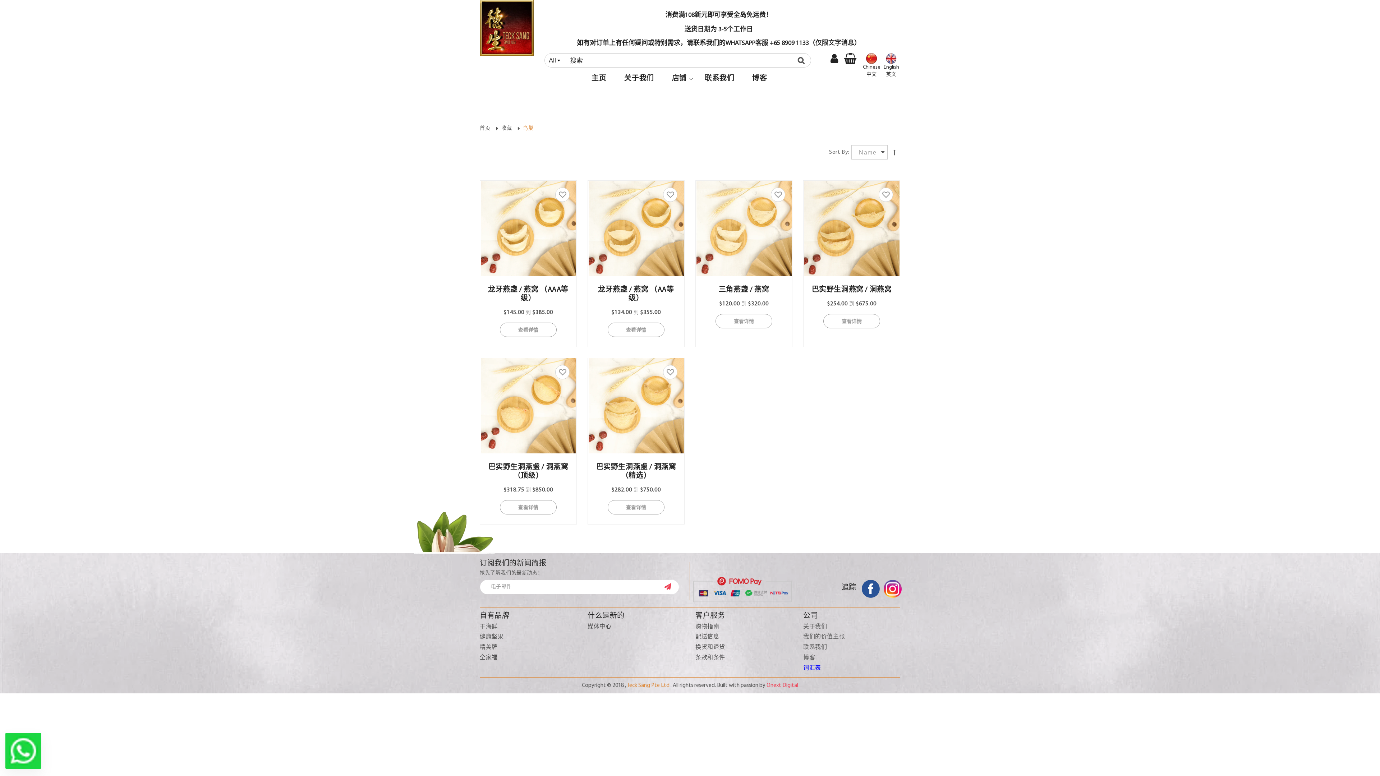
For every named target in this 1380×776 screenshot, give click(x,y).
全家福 (489, 658)
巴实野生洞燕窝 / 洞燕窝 (852, 290)
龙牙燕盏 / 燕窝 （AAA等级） (528, 294)
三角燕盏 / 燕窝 (744, 290)
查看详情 (528, 329)
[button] (679, 79)
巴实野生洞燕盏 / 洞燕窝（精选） (636, 472)
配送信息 (707, 637)
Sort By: (839, 152)
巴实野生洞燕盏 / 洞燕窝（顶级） (528, 472)
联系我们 (815, 647)
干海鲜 (489, 627)
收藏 (506, 128)
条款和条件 (710, 658)
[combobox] (677, 60)
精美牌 (489, 647)
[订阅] (671, 586)
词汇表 (812, 668)
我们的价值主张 (824, 637)
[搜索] (803, 60)
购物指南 (707, 627)
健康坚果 (491, 637)
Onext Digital (782, 685)
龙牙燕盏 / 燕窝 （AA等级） (636, 294)
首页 (485, 128)
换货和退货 (710, 647)
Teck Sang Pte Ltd (648, 685)
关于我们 (815, 627)
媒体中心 (599, 627)
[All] (679, 60)
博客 (809, 658)
